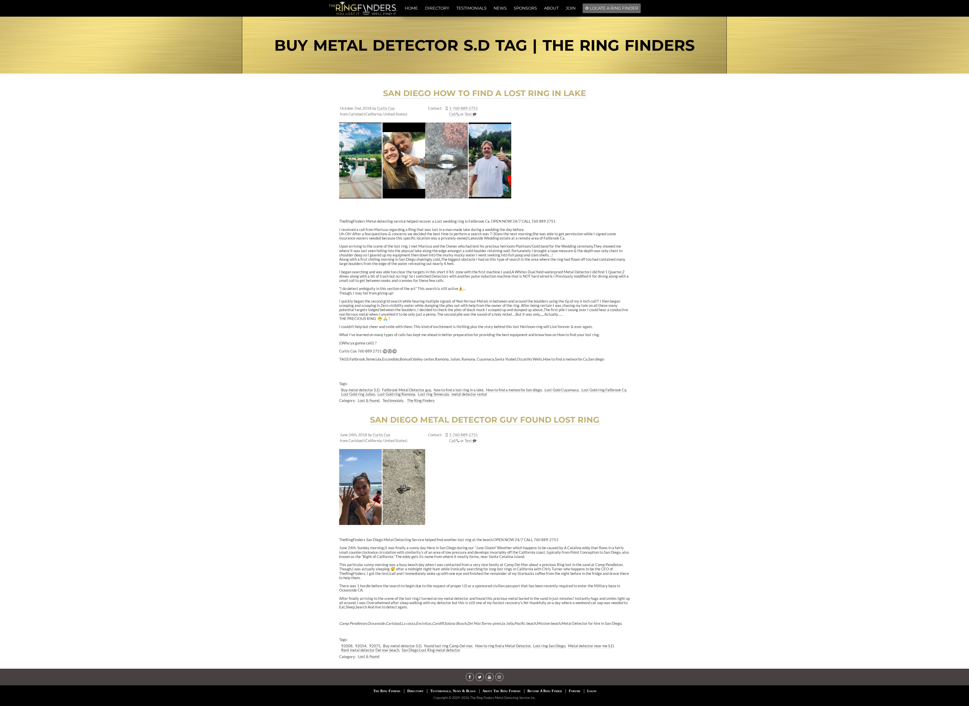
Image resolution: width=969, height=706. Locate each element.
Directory (415, 691)
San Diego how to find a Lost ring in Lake (484, 93)
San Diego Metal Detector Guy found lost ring (484, 420)
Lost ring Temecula (433, 394)
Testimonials (393, 400)
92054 (360, 645)
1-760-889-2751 (463, 108)
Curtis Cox (386, 108)
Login (591, 691)
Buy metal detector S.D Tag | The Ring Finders (484, 45)
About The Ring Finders (501, 691)
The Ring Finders (421, 400)
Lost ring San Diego (549, 645)
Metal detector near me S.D (591, 645)
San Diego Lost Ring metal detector (431, 650)
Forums (574, 691)
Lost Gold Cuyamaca (562, 390)
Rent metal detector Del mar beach (370, 650)
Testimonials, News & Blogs (453, 691)
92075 (375, 645)
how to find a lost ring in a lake (458, 390)
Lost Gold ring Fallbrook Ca (603, 390)
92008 (347, 645)
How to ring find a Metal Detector (503, 645)
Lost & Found (368, 400)
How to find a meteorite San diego (514, 390)
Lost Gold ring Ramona (396, 394)
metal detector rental (469, 394)
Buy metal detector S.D (360, 390)
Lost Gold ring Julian (358, 394)
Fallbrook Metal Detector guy (406, 390)
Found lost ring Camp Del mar (448, 645)
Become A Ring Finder (544, 691)
